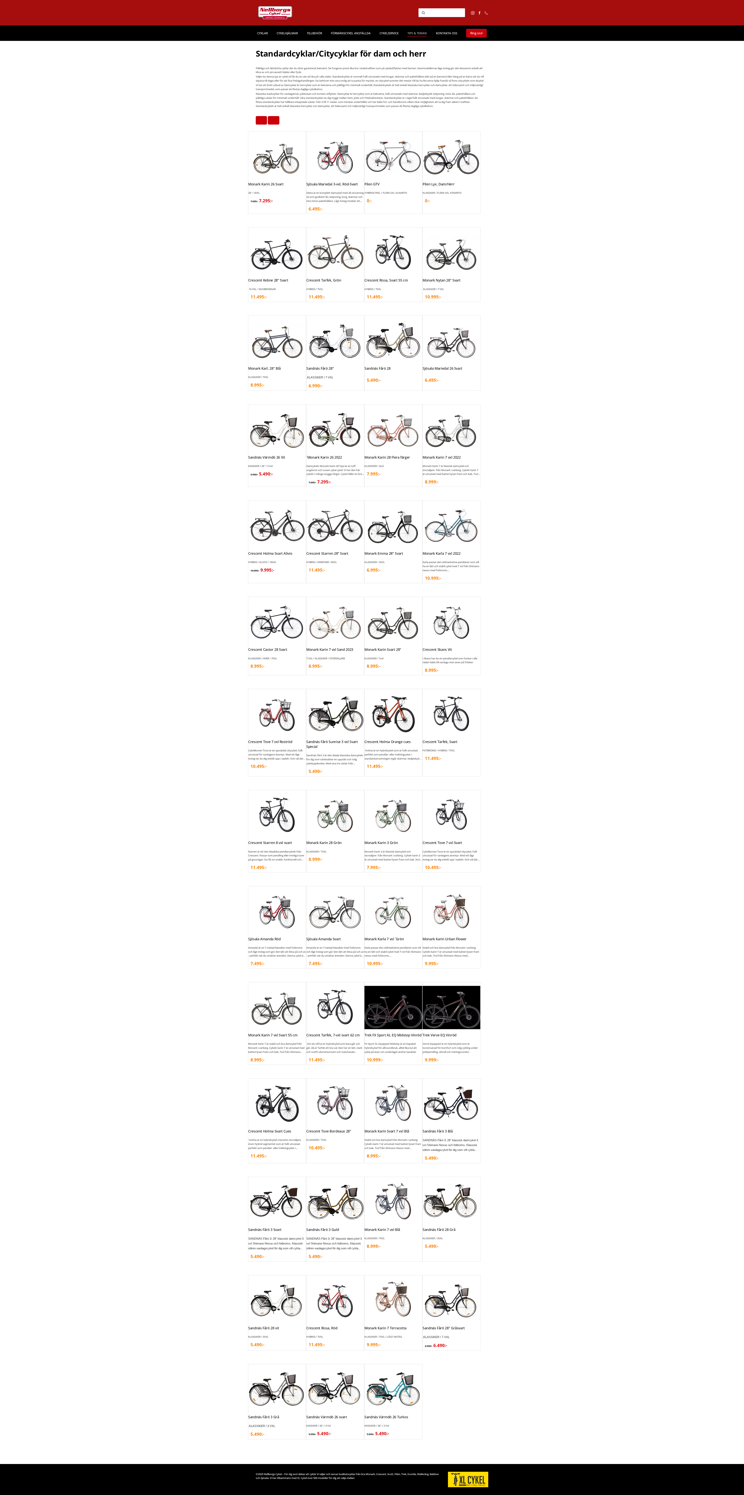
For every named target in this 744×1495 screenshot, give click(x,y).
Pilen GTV (372, 184)
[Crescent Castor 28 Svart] (277, 622)
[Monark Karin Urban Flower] (451, 911)
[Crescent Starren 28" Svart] (335, 526)
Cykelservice (389, 33)
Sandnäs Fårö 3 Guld (322, 1229)
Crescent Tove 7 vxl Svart (442, 842)
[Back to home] (280, 13)
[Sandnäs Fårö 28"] (335, 340)
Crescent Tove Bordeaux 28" (328, 1131)
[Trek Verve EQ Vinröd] (451, 1007)
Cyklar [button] (262, 33)
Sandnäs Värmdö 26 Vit (266, 457)
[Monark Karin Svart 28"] (393, 622)
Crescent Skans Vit (437, 649)
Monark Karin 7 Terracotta (385, 1328)
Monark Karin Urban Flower (445, 939)
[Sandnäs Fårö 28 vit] (277, 1300)
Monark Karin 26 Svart (265, 184)
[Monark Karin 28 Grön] (335, 815)
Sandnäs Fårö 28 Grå (439, 1229)
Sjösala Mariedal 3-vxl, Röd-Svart (332, 184)
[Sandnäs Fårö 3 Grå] (277, 1389)
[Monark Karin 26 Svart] (277, 156)
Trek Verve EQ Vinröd (439, 1035)
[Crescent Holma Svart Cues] (277, 1103)
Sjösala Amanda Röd (264, 939)
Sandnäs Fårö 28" (320, 368)
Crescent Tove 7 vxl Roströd (270, 741)
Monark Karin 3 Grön (381, 842)
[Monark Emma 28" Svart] (393, 526)
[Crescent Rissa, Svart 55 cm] (393, 252)
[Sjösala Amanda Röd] (277, 911)
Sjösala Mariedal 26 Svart (442, 368)
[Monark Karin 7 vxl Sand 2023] (335, 622)
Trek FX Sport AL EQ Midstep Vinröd (393, 1035)
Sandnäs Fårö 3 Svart (265, 1229)
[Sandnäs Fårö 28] (393, 340)
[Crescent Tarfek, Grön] (335, 252)
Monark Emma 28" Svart (383, 553)
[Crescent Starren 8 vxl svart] (277, 815)
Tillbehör (314, 33)
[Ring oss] (486, 12)
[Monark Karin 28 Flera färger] (393, 429)
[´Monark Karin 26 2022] (335, 429)
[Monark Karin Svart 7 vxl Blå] (393, 1103)
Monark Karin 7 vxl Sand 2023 (329, 649)
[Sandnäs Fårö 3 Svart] (277, 1202)
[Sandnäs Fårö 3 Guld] (335, 1202)
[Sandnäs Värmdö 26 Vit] (277, 429)
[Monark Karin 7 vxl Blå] (393, 1202)
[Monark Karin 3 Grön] (393, 815)
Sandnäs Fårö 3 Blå (438, 1131)
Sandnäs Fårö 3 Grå (263, 1417)
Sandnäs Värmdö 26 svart (326, 1417)
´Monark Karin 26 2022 (324, 457)
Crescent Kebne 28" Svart (268, 280)
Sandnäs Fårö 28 (377, 368)
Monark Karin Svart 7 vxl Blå (386, 1131)
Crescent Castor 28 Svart (267, 649)
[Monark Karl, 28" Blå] (277, 340)
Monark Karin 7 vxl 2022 (442, 457)
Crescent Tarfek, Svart (440, 741)
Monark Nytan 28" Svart (442, 280)
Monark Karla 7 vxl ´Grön (384, 939)
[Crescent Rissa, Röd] (335, 1300)
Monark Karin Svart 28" (382, 649)
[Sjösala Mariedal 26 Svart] (451, 340)
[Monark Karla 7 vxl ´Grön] (393, 911)
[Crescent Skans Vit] (451, 622)
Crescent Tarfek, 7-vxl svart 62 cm (333, 1035)
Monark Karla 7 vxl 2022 (442, 553)
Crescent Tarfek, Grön (323, 280)
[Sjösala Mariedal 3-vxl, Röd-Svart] (335, 156)
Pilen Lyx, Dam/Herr (439, 184)
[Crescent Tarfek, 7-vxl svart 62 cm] (335, 1007)
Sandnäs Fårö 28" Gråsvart (444, 1328)
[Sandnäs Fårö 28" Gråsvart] (451, 1300)
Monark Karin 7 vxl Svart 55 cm (272, 1035)
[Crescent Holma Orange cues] (393, 714)
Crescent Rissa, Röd (321, 1328)
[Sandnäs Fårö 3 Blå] (451, 1103)
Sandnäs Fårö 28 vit (263, 1328)
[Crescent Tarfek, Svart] (451, 714)
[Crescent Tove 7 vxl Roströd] (277, 714)
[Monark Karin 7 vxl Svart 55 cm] (277, 1007)
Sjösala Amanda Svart (323, 939)
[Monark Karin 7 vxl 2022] (451, 429)
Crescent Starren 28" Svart (327, 553)
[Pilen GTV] (393, 156)
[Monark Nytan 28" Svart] (451, 252)
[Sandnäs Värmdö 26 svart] (335, 1389)
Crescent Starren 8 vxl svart (270, 842)
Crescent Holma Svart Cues (269, 1131)
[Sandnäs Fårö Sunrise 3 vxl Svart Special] (335, 714)
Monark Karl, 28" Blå (264, 368)
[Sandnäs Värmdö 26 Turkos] (393, 1389)
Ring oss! (476, 33)
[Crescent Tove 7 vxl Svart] (451, 815)
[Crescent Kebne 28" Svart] (277, 252)
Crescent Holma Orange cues (387, 741)
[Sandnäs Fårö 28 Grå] (451, 1202)
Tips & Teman (417, 33)
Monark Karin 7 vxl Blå (382, 1229)
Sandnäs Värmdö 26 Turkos (386, 1417)
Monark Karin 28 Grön (324, 842)
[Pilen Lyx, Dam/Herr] (451, 156)
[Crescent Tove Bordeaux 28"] (335, 1103)
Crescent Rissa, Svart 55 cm (386, 280)
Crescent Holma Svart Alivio (270, 553)
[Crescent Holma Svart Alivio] (277, 526)
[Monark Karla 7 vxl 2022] (451, 526)
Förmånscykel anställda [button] (351, 33)
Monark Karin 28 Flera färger (387, 457)
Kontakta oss (446, 33)
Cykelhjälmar (287, 33)
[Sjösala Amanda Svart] (335, 911)
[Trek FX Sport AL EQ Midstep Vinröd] (393, 1007)
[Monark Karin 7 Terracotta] (393, 1300)
